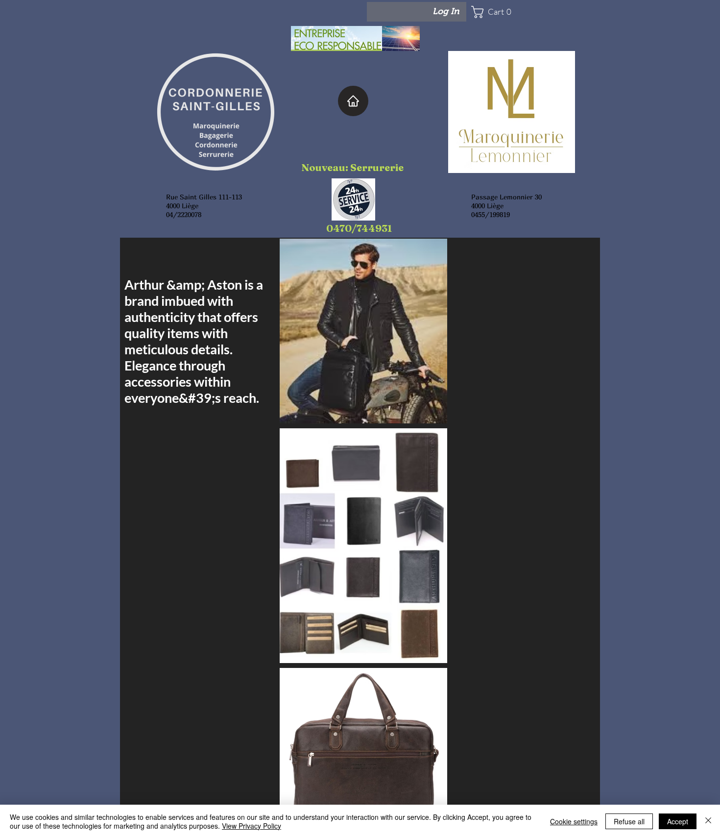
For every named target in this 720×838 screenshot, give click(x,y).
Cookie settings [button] (574, 821)
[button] (500, 12)
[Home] (353, 101)
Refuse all (629, 821)
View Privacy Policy (251, 826)
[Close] (708, 821)
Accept (677, 821)
